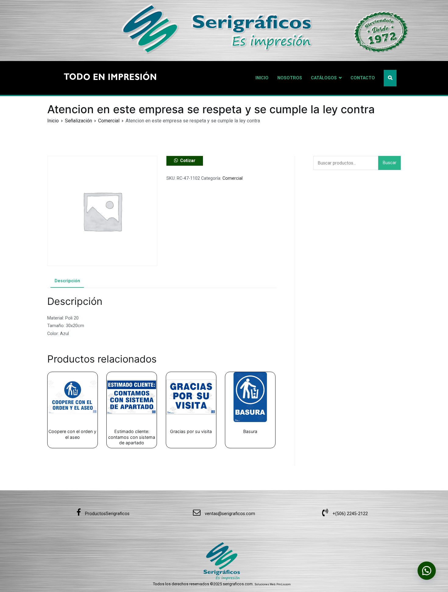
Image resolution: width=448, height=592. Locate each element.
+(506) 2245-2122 (349, 513)
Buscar (389, 162)
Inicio (53, 121)
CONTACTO (362, 78)
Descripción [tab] (67, 280)
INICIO (261, 78)
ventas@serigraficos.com (229, 513)
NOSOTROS (289, 78)
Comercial (108, 121)
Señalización (78, 121)
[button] (184, 160)
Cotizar (187, 160)
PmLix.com (283, 584)
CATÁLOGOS (324, 78)
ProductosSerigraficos (107, 513)
